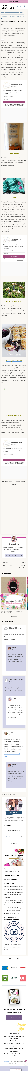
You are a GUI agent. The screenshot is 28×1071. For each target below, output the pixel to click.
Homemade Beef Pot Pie (11, 913)
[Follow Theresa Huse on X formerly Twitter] (9, 555)
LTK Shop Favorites (11, 880)
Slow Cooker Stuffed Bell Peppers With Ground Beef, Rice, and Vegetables (14, 894)
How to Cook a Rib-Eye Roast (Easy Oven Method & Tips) (14, 1037)
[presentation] (13, 593)
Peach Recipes (9, 1048)
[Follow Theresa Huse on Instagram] (12, 555)
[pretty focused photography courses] (14, 931)
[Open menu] (17, 6)
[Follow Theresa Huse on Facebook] (6, 555)
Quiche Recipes (14, 1051)
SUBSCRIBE (7, 826)
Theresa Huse (6, 24)
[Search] (22, 836)
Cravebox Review (7, 564)
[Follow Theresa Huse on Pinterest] (18, 555)
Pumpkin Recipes (18, 1048)
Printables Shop (16, 1)
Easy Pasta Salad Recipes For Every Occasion (14, 1046)
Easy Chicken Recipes (9, 1031)
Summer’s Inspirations (22, 565)
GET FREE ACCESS (14, 1017)
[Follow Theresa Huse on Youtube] (15, 555)
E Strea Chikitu (14, 628)
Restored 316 (19, 1063)
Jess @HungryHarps (16, 679)
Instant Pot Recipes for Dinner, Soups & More (14, 1043)
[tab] (11, 616)
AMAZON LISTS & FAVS (11, 875)
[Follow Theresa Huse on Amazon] (21, 555)
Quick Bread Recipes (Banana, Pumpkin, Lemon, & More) (14, 1054)
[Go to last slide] (1, 595)
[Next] (26, 595)
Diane (11, 733)
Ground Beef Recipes (14, 1033)
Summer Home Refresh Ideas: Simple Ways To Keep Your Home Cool (14, 902)
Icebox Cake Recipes (14, 1040)
